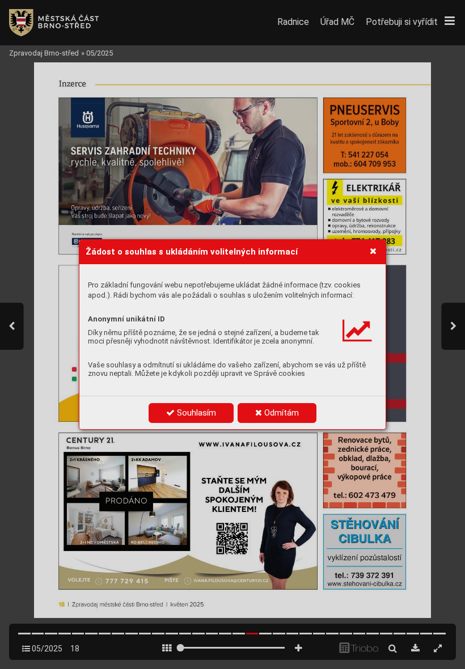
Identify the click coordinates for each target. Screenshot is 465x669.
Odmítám (280, 413)
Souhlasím (195, 413)
